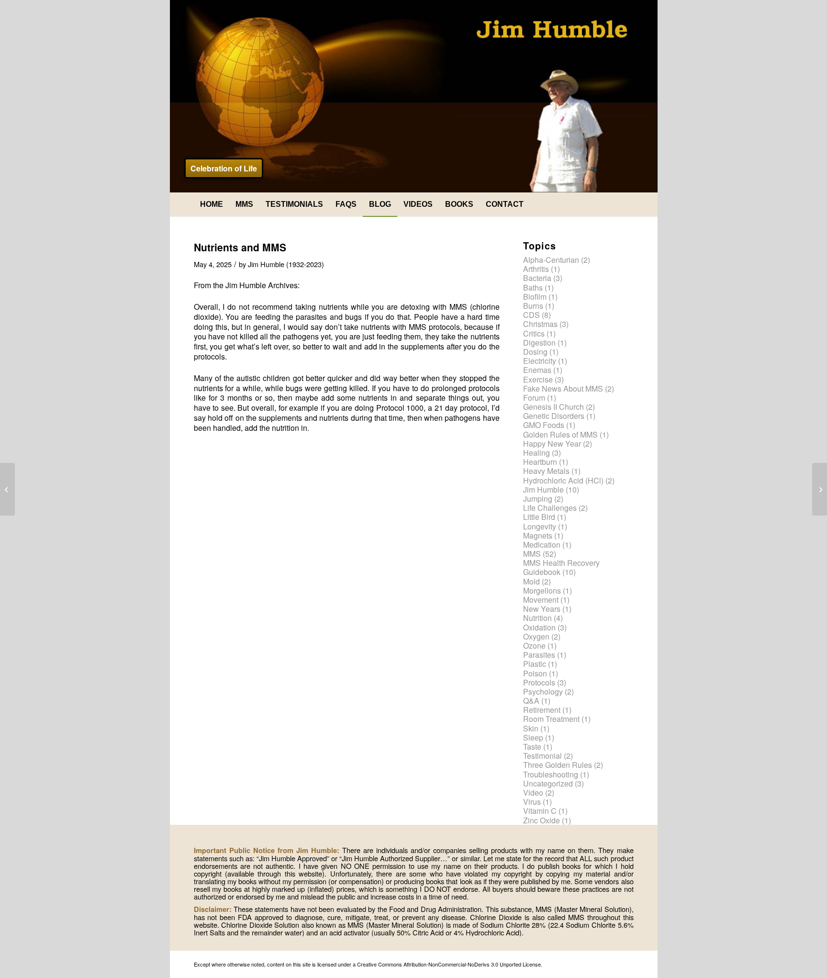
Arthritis (536, 268)
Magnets (537, 535)
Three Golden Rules (557, 764)
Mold (531, 581)
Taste (532, 746)
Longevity (539, 526)
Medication (541, 544)
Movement (541, 599)
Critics (534, 333)
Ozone (534, 645)
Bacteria (537, 277)
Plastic (534, 663)
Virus (532, 801)
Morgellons (542, 590)
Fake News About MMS (563, 388)
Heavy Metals (546, 470)
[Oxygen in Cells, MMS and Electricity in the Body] (7, 489)
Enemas (537, 369)
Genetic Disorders (553, 415)
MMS (532, 553)
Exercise (538, 379)
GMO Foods (543, 424)
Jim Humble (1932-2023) (286, 264)
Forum (534, 397)
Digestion (539, 342)
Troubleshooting (550, 774)
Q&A (531, 700)
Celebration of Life (223, 168)
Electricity (539, 360)
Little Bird (539, 516)
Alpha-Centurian (551, 259)
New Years (541, 608)
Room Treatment (551, 718)
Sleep (533, 737)
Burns (533, 305)
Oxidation (539, 627)
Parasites (539, 654)
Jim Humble (543, 489)
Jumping (537, 498)
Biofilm (535, 296)
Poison (535, 673)
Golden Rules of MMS (560, 434)
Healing (536, 452)
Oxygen (536, 636)
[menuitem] (211, 204)
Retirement (541, 709)
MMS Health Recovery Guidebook (561, 567)
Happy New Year (552, 443)
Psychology (543, 691)
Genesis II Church (553, 406)
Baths (533, 287)
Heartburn (540, 461)
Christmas (540, 323)
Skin (530, 728)
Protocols (539, 682)
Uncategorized (548, 783)
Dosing (535, 351)
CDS (531, 314)
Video (533, 792)
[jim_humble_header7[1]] (414, 96)
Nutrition (537, 617)
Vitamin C (540, 810)
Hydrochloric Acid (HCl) (563, 480)
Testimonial (542, 755)
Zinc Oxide (541, 820)
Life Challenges (550, 507)
